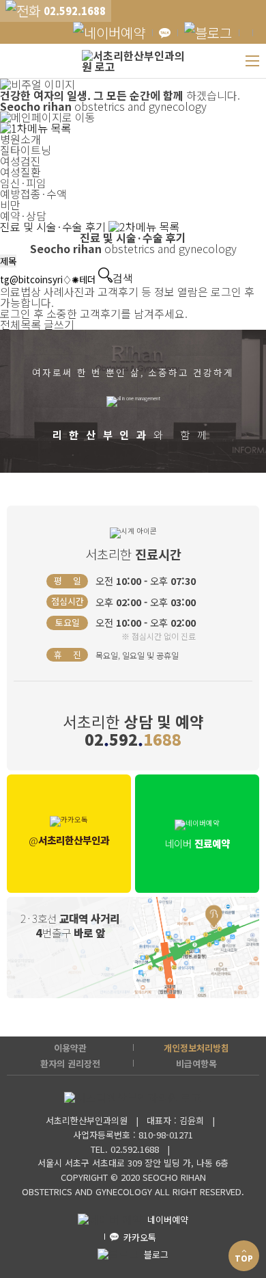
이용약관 (70, 1047)
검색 (123, 276)
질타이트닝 (25, 150)
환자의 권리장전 (70, 1063)
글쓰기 (59, 324)
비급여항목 (196, 1063)
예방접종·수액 (33, 193)
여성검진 (20, 161)
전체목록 (20, 324)
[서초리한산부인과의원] (133, 61)
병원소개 (20, 139)
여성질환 (20, 172)
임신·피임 (23, 182)
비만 (10, 204)
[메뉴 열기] (252, 60)
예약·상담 (23, 215)
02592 (133, 739)
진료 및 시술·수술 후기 (54, 226)
